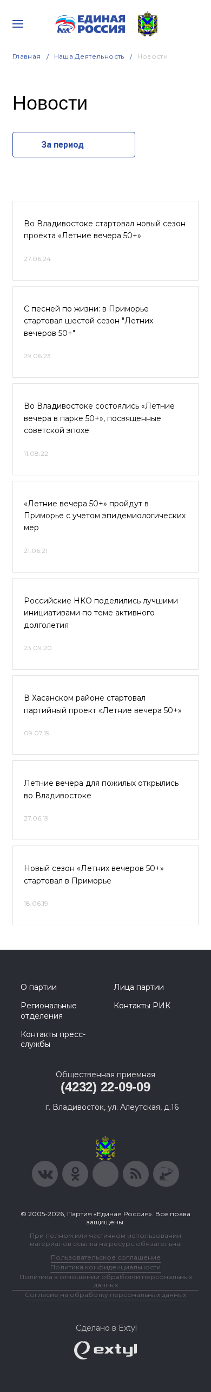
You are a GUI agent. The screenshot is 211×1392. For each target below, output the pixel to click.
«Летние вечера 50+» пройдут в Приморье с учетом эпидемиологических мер (105, 516)
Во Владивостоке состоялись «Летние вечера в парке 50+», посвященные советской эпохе (99, 418)
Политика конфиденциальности (105, 1267)
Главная (26, 56)
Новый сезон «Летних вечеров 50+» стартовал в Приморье (94, 874)
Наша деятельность (89, 56)
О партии (39, 987)
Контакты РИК (142, 1005)
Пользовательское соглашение (106, 1257)
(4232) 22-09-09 (105, 1086)
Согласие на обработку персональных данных (105, 1295)
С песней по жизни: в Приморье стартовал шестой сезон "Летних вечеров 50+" (88, 321)
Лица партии (139, 987)
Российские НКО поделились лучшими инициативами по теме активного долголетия (101, 613)
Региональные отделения (49, 1010)
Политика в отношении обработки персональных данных (105, 1281)
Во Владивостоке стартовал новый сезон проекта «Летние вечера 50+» (105, 229)
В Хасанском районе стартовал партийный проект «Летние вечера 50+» (103, 704)
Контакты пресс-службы (53, 1039)
